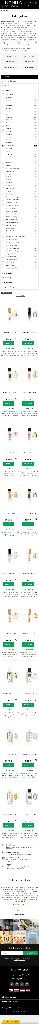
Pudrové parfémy (21, 225)
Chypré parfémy (21, 219)
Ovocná (21, 114)
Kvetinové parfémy (21, 214)
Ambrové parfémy (21, 202)
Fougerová (21, 134)
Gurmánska (21, 157)
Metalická (21, 174)
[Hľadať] (30, 2)
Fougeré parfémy (21, 239)
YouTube (27, 984)
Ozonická (21, 143)
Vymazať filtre (20, 296)
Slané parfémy (21, 262)
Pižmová (21, 120)
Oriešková (21, 162)
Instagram (17, 984)
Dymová (21, 148)
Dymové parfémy (21, 208)
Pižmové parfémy (21, 222)
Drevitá (21, 100)
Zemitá (21, 151)
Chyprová (21, 123)
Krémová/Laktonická (21, 168)
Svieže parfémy (21, 265)
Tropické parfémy (21, 254)
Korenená (21, 106)
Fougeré (21, 182)
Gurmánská (21, 188)
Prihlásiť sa (30, 953)
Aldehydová (21, 145)
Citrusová (21, 108)
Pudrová (21, 117)
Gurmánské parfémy (21, 248)
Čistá (21, 125)
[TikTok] (22, 984)
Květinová (21, 185)
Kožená (21, 131)
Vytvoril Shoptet (20, 1011)
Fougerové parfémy (21, 242)
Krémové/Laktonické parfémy (21, 237)
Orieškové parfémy (21, 268)
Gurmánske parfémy (21, 234)
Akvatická (21, 137)
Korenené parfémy (21, 205)
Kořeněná (21, 177)
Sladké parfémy (21, 228)
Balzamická (21, 171)
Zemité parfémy (21, 259)
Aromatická (21, 103)
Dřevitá (21, 180)
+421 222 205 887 (20, 970)
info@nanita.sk (21, 979)
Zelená (21, 128)
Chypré (21, 191)
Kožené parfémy (21, 211)
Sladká (21, 111)
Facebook (12, 984)
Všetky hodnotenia (19, 910)
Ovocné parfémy (21, 217)
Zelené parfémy (21, 231)
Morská (21, 140)
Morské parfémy (21, 256)
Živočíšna (21, 160)
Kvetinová (21, 94)
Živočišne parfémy (21, 251)
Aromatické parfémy (21, 199)
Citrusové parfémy (21, 197)
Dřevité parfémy (21, 245)
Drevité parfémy (21, 194)
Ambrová (21, 97)
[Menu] (2, 2)
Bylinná (21, 165)
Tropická (21, 154)
